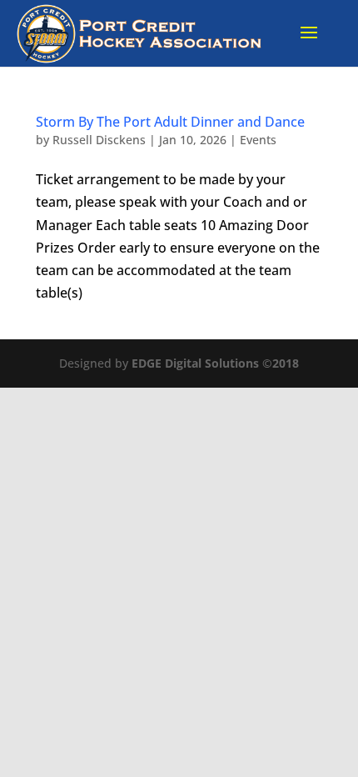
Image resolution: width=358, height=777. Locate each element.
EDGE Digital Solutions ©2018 (215, 363)
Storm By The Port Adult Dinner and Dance (170, 122)
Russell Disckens (99, 140)
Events (258, 140)
